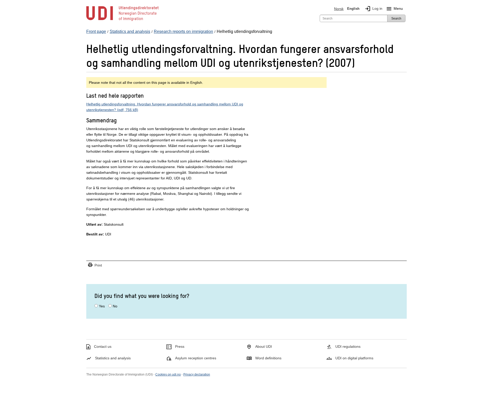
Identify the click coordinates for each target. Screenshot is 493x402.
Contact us (102, 346)
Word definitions (268, 358)
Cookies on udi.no (168, 374)
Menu (394, 8)
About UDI (263, 346)
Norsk (339, 9)
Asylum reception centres (195, 358)
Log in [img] (373, 8)
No (115, 306)
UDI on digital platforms (354, 358)
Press (179, 346)
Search (396, 18)
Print (95, 265)
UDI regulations (348, 346)
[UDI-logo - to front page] (122, 21)
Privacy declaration (196, 374)
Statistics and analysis (113, 358)
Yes (102, 306)
